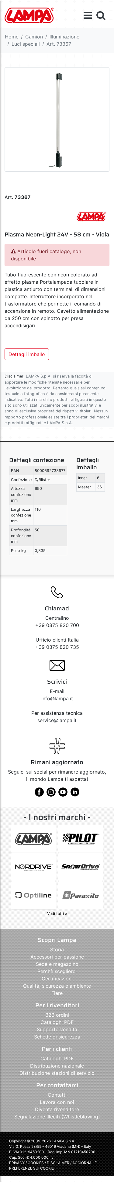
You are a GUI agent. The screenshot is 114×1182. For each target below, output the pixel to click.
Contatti (57, 1095)
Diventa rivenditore (57, 1109)
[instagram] (51, 794)
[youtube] (62, 794)
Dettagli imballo (27, 354)
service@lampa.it (57, 720)
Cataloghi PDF (57, 1022)
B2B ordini (57, 1015)
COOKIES (36, 1163)
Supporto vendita (57, 1029)
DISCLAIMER (58, 1163)
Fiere (57, 993)
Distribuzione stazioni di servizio (57, 1073)
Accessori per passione (57, 957)
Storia (57, 949)
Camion (34, 37)
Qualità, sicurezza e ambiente (57, 986)
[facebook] (39, 794)
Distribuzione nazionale (57, 1066)
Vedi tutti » (57, 913)
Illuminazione (64, 37)
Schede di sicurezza (57, 1037)
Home (12, 37)
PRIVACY (17, 1163)
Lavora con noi (57, 1102)
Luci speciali (26, 44)
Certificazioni (57, 979)
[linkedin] (74, 794)
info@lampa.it (57, 698)
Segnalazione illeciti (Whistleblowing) (57, 1117)
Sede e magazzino (57, 964)
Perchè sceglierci (57, 971)
